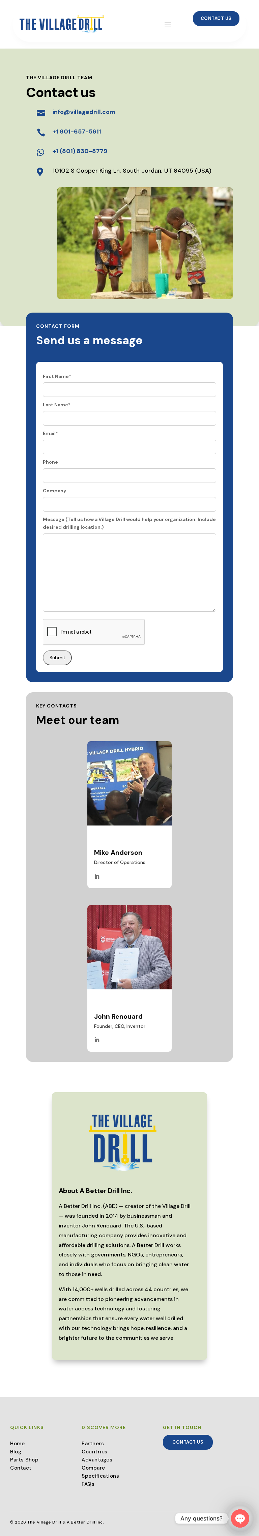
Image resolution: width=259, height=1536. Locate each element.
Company (54, 491)
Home (17, 1443)
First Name (57, 376)
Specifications (100, 1476)
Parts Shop (24, 1459)
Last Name (56, 405)
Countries (95, 1451)
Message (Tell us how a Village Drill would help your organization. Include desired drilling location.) (129, 523)
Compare (93, 1468)
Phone (50, 462)
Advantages (97, 1459)
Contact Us (216, 18)
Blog (15, 1451)
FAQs (88, 1484)
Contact (21, 1468)
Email (50, 433)
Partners (93, 1443)
